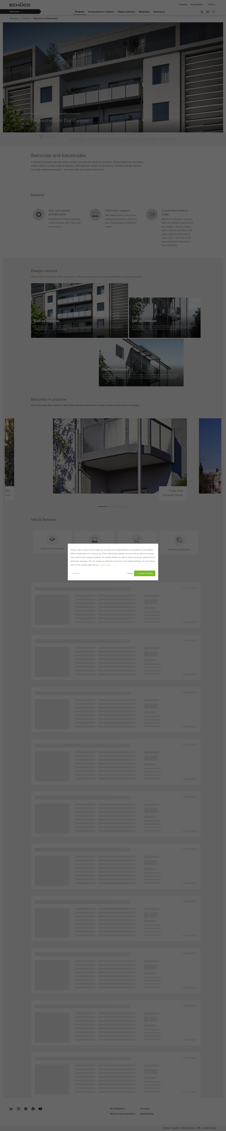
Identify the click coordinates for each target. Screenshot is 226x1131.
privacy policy (106, 565)
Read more (76, 573)
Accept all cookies (146, 573)
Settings (130, 573)
